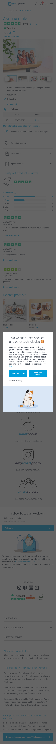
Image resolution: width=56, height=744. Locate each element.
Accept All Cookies (18, 373)
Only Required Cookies (37, 373)
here (11, 366)
